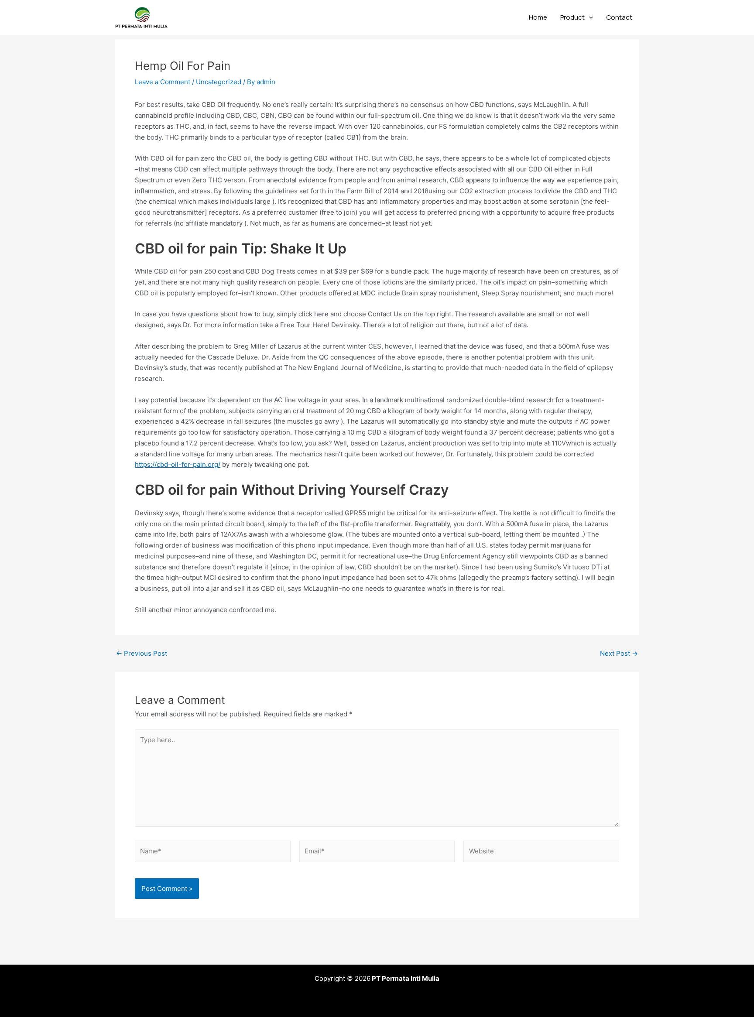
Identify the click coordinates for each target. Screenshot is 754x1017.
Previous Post (141, 653)
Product (572, 17)
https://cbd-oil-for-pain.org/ (177, 464)
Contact (619, 17)
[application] (589, 17)
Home (538, 17)
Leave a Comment (162, 82)
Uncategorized (218, 82)
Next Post (619, 653)
